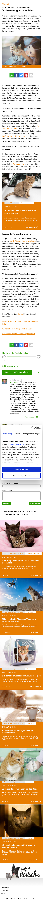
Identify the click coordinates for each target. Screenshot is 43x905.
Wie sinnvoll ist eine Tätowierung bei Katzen (18, 334)
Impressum (5, 888)
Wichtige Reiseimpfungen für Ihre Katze (17, 329)
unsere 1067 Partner (16, 444)
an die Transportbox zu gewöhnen (23, 241)
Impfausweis (7, 136)
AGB (3, 893)
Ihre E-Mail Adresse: (10, 483)
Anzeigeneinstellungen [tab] (31, 434)
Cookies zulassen (21, 469)
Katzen (20, 314)
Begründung (7, 490)
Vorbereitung (7, 4)
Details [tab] (17, 434)
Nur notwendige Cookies (22, 476)
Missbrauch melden (32, 417)
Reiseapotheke (18, 164)
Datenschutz (5, 890)
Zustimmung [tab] (7, 434)
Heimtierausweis (21, 136)
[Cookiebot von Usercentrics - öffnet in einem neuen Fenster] (31, 427)
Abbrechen (6, 504)
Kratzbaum (15, 128)
